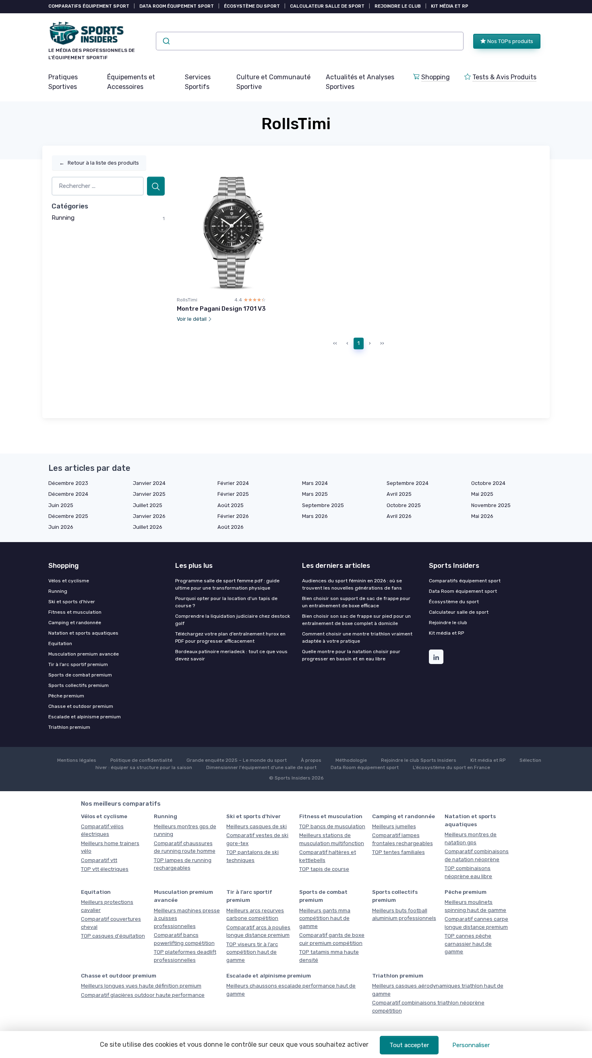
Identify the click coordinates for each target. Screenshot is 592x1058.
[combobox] (310, 41)
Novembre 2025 (491, 505)
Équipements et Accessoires (131, 82)
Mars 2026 (315, 516)
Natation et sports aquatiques (83, 633)
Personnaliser (471, 1045)
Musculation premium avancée (83, 654)
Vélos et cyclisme (68, 581)
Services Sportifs (198, 82)
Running (63, 217)
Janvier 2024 (149, 483)
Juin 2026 (60, 527)
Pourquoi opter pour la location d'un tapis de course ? (226, 602)
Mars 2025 (315, 494)
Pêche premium (66, 696)
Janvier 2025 (149, 494)
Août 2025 (230, 505)
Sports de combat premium (80, 675)
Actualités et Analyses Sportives (360, 82)
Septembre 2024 (407, 483)
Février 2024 (233, 483)
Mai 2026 (482, 516)
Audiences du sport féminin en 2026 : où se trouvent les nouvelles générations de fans (352, 584)
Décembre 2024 (68, 494)
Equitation (60, 643)
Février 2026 (233, 516)
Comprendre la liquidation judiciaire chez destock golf (232, 619)
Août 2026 (230, 527)
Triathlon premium (69, 727)
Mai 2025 (482, 494)
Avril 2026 (399, 516)
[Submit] (165, 41)
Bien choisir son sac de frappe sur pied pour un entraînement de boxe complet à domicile (356, 619)
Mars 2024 (315, 483)
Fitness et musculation (74, 612)
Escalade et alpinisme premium (84, 717)
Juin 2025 (60, 505)
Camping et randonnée (74, 622)
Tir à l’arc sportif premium (78, 664)
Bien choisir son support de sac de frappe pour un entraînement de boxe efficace (356, 602)
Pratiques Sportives (63, 82)
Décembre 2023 (68, 483)
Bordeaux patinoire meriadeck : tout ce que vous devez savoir (231, 655)
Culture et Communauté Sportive (273, 82)
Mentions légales (76, 760)
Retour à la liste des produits (99, 163)
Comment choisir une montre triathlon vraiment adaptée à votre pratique (357, 637)
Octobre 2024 (488, 483)
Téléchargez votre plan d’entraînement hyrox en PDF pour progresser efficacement (230, 637)
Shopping (435, 77)
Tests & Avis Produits (504, 77)
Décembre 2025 (68, 516)
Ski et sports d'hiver (71, 601)
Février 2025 (233, 494)
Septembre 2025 (323, 505)
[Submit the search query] (156, 186)
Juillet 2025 (147, 505)
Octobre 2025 (404, 505)
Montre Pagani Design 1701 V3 (221, 308)
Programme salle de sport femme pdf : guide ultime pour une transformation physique (227, 584)
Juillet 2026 (147, 527)
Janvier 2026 (149, 516)
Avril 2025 (399, 494)
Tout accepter (409, 1045)
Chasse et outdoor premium (80, 706)
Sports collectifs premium (78, 685)
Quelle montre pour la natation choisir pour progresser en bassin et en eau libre (351, 655)
